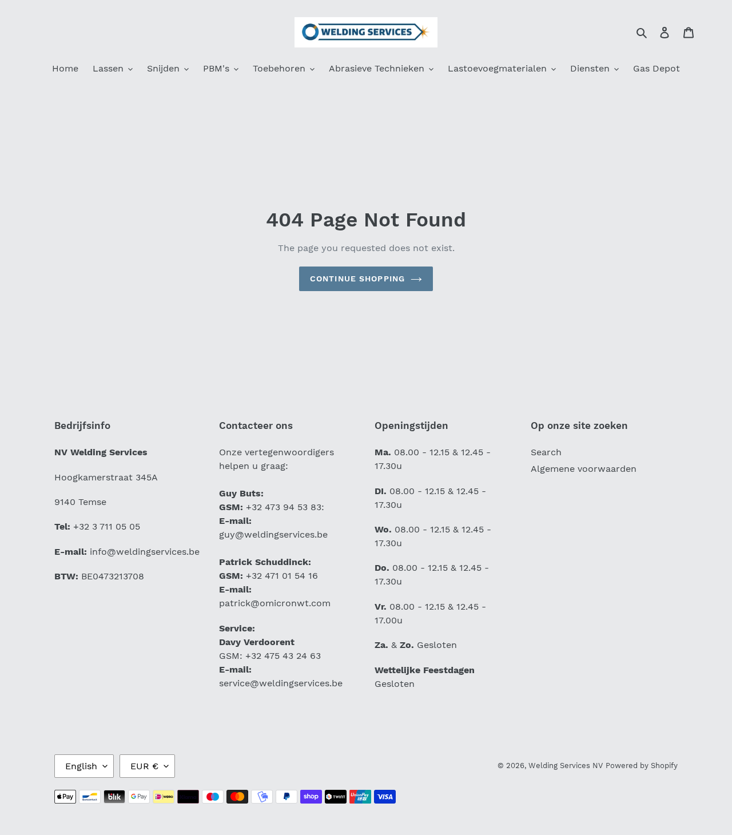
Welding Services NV (565, 765)
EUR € (144, 766)
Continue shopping (357, 278)
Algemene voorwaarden (583, 468)
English (81, 766)
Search (546, 452)
